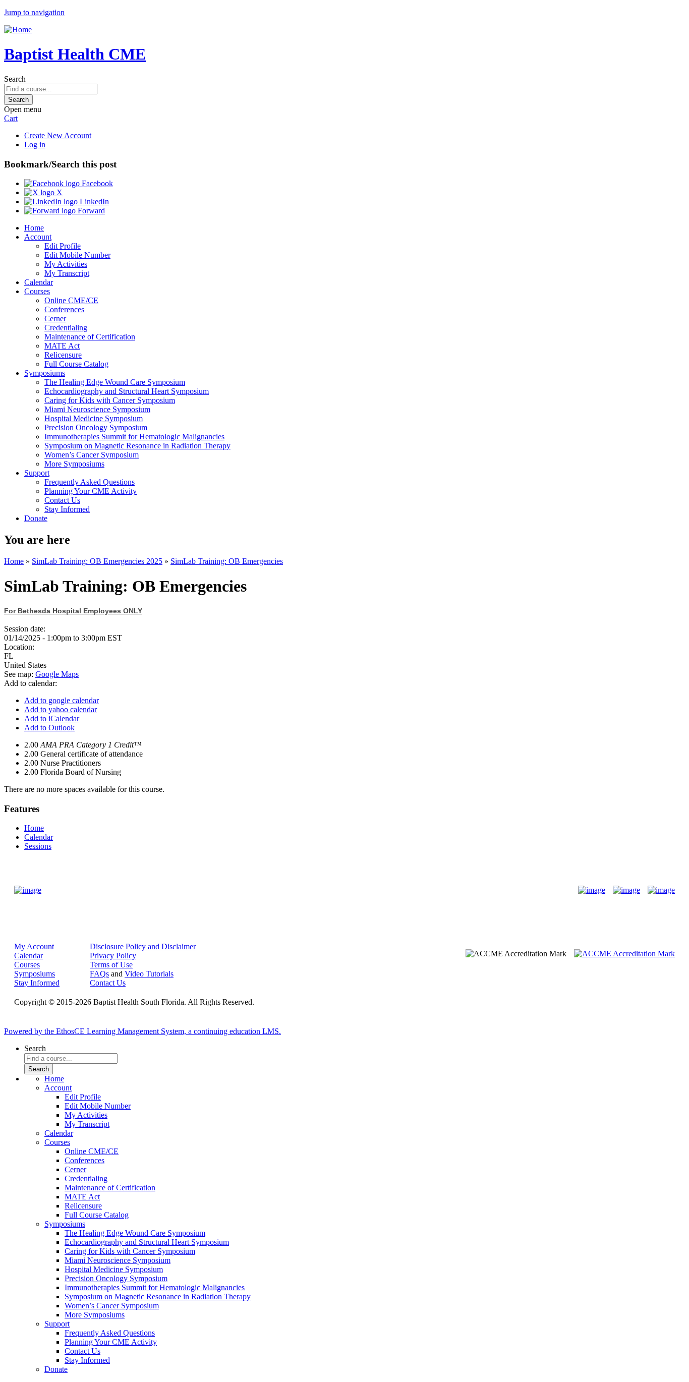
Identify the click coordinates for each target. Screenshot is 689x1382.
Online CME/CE (71, 300)
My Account (34, 946)
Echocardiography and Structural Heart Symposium (126, 391)
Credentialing (65, 327)
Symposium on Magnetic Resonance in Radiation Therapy (137, 445)
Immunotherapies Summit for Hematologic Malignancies (134, 436)
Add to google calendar (61, 700)
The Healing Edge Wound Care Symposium (114, 382)
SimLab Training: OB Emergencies (226, 561)
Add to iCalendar (51, 718)
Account (37, 237)
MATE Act (62, 345)
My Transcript (66, 273)
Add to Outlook (49, 727)
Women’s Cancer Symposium (91, 454)
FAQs (99, 973)
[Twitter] (626, 890)
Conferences (64, 309)
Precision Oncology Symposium (95, 427)
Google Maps (57, 674)
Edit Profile (62, 246)
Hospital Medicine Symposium (93, 418)
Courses (37, 291)
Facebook (96, 183)
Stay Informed (67, 509)
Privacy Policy (113, 955)
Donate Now (313, 890)
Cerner (55, 318)
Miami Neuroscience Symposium (97, 409)
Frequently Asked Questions (89, 482)
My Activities (65, 264)
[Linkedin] (661, 890)
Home (34, 227)
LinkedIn (93, 201)
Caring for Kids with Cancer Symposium (109, 400)
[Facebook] (591, 890)
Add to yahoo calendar (60, 709)
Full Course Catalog (76, 364)
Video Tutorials (149, 973)
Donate (35, 518)
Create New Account (57, 135)
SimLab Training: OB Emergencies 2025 (97, 561)
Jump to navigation (34, 12)
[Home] (18, 29)
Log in (34, 144)
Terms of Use (111, 964)
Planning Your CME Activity (90, 491)
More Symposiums (74, 463)
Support (36, 473)
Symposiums (44, 373)
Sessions (37, 846)
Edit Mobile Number (77, 255)
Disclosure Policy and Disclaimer (143, 946)
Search (15, 79)
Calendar (38, 282)
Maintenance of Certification (89, 336)
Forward (90, 210)
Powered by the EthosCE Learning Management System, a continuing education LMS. (142, 1031)
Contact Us (62, 500)
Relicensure (63, 355)
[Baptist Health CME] (27, 890)
